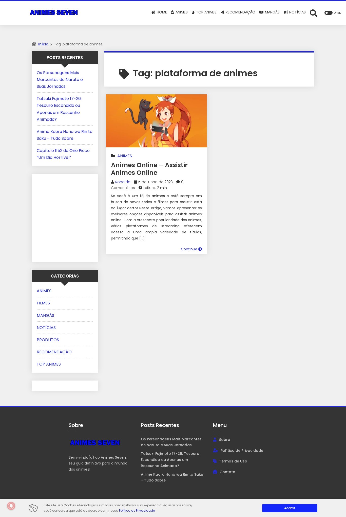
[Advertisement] (68, 217)
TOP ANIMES (49, 364)
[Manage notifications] (11, 506)
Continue (189, 249)
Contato (227, 471)
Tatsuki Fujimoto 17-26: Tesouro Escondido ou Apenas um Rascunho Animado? (170, 459)
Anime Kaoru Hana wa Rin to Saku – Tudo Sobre (172, 477)
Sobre (224, 439)
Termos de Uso (233, 461)
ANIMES (124, 156)
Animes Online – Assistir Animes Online (149, 169)
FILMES (43, 303)
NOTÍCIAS (46, 328)
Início (43, 44)
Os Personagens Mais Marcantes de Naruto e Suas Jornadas (60, 79)
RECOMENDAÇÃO (54, 352)
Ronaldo (122, 181)
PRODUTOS (48, 340)
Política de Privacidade (242, 450)
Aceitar (289, 508)
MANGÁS (45, 315)
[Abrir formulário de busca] (313, 12)
